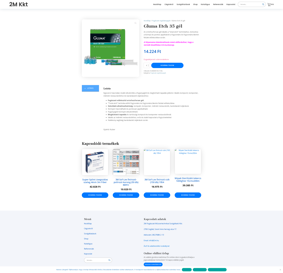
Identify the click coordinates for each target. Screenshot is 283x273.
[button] (136, 23)
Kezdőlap (157, 4)
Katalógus (205, 4)
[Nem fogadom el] (280, 270)
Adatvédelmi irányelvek (217, 269)
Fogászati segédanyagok (161, 20)
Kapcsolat (231, 4)
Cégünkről (168, 4)
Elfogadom (186, 269)
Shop (195, 4)
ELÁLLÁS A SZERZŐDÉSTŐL (153, 264)
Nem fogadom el (200, 269)
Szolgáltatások (183, 4)
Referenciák (218, 4)
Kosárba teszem (167, 65)
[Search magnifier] (263, 4)
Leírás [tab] (90, 88)
